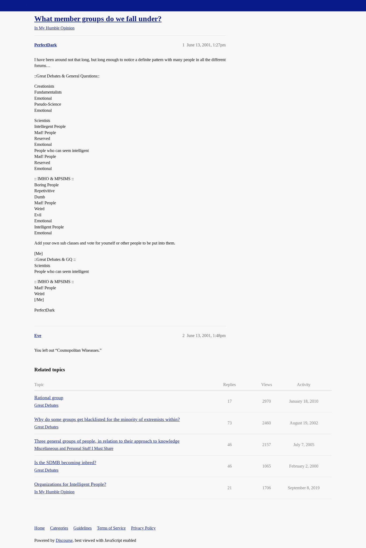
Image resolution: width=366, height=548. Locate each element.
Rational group (48, 397)
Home (39, 528)
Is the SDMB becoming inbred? (65, 462)
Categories (59, 528)
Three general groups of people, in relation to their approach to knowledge (107, 441)
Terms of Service (111, 528)
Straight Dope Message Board (28, 5)
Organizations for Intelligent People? (70, 484)
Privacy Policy (143, 528)
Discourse (64, 540)
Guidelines (82, 528)
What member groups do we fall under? (98, 18)
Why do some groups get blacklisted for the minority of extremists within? (107, 419)
